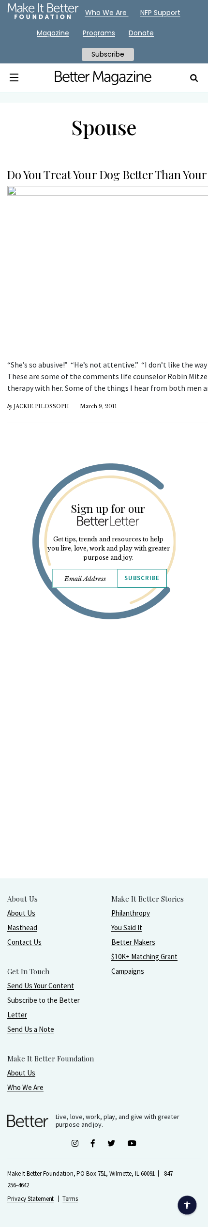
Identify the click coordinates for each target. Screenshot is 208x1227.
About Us (21, 913)
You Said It (126, 927)
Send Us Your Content (40, 985)
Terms (70, 1199)
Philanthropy (130, 913)
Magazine (53, 33)
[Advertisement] (104, 774)
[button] (14, 77)
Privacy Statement (30, 1199)
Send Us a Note (30, 1029)
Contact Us (24, 942)
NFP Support (160, 12)
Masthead (22, 927)
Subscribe (141, 578)
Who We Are (25, 1087)
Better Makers (133, 942)
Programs (99, 33)
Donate (141, 33)
